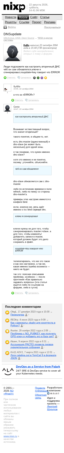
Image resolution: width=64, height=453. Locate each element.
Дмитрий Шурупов (52, 408)
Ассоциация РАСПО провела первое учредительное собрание (31, 346)
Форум (23, 17)
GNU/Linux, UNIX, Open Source (19, 38)
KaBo (26, 45)
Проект (36, 22)
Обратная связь (41, 396)
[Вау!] (45, 77)
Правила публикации (42, 389)
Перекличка (17, 314)
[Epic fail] (34, 77)
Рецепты (11, 22)
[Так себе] (38, 77)
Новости (10, 17)
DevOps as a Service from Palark (38, 366)
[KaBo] (12, 60)
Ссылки (24, 22)
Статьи (44, 17)
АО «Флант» (9, 392)
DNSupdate (13, 34)
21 (28, 315)
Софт (34, 17)
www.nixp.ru (10, 436)
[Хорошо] (42, 77)
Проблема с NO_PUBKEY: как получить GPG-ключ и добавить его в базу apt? (33, 335)
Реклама (49, 22)
